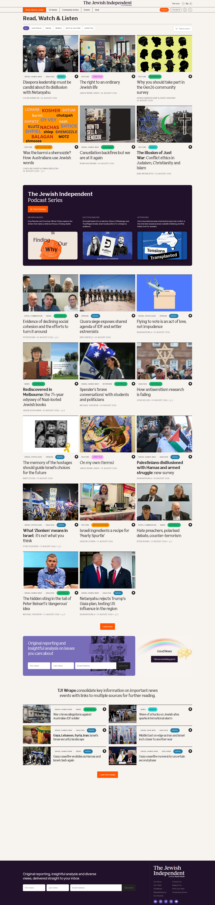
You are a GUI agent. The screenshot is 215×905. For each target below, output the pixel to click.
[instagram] (160, 901)
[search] (190, 10)
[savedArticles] (185, 10)
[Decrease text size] (183, 3)
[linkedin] (155, 901)
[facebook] (166, 901)
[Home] (107, 4)
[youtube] (176, 901)
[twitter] (171, 901)
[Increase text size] (190, 3)
